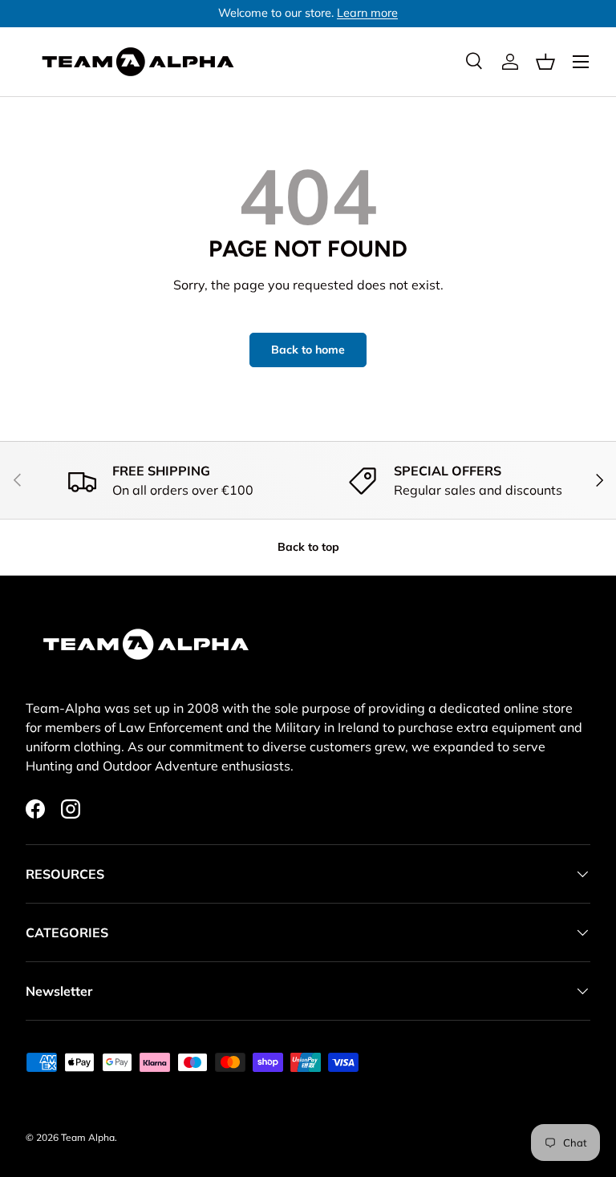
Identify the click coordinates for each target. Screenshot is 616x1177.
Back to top (308, 547)
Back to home (308, 349)
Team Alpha (88, 1137)
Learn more (367, 13)
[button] (545, 61)
